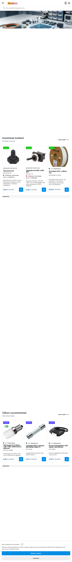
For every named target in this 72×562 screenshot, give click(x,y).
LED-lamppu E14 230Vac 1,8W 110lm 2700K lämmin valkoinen (12, 446)
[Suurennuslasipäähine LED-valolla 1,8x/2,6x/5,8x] (59, 431)
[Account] (65, 3)
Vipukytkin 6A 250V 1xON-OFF (35, 171)
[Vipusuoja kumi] (13, 157)
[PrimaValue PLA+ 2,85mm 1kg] (59, 157)
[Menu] (2, 3)
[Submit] (21, 190)
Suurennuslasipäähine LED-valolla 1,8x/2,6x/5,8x (58, 446)
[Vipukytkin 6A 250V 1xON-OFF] (36, 157)
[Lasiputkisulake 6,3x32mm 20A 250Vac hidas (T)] (36, 431)
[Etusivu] (34, 17)
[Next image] (44, 157)
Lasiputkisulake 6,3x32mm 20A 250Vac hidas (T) (35, 446)
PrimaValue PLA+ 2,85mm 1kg (58, 171)
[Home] (12, 3)
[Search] (36, 8)
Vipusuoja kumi (8, 171)
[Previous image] (28, 157)
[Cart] (69, 3)
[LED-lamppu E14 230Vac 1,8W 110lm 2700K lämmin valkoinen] (13, 431)
